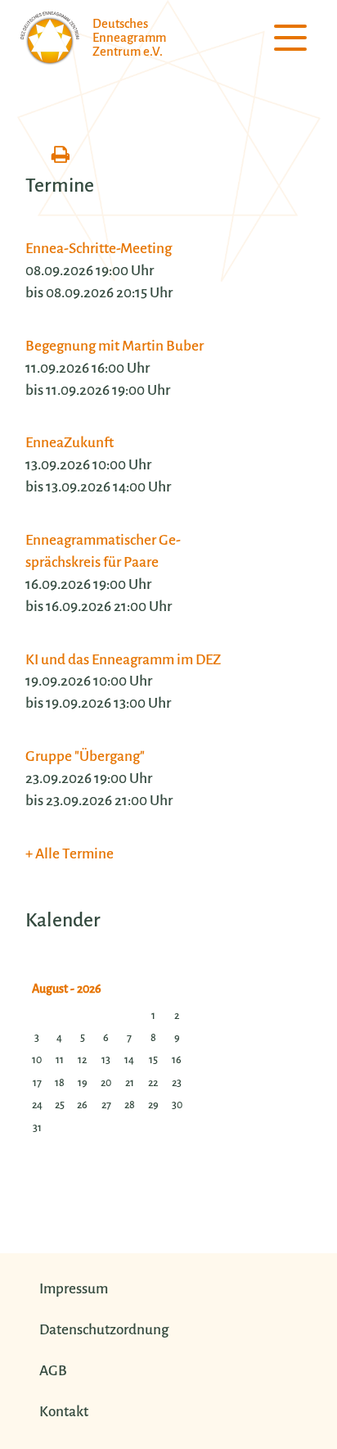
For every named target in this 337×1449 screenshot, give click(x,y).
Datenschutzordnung (103, 1330)
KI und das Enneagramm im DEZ (123, 660)
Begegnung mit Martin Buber (114, 346)
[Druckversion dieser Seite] (61, 155)
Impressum (73, 1289)
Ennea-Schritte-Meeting (98, 248)
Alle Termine (74, 854)
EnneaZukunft (69, 443)
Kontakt (63, 1412)
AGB (53, 1371)
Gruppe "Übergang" (85, 756)
